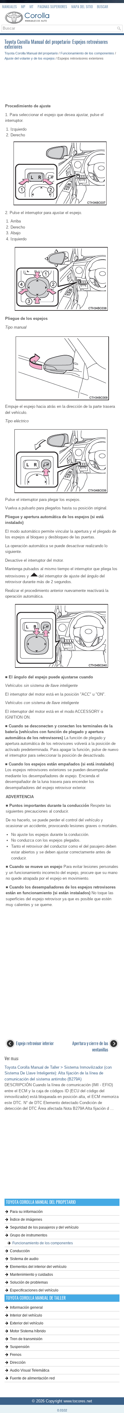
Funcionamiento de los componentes (87, 53)
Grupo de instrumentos (28, 1235)
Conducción (20, 1251)
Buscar (102, 6)
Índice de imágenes (26, 1219)
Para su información (26, 1212)
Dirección (18, 1362)
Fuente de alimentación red (32, 1378)
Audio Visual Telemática (29, 1370)
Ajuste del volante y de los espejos (30, 58)
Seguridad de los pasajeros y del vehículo (44, 1227)
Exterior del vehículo (26, 1323)
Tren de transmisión (26, 1339)
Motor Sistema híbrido (28, 1331)
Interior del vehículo (26, 1315)
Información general (26, 1307)
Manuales (9, 6)
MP (23, 6)
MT (31, 6)
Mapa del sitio (82, 6)
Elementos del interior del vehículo (38, 1267)
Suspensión (19, 1347)
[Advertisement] (62, 79)
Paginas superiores (52, 6)
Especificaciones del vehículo (34, 1290)
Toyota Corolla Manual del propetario (31, 53)
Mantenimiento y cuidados (31, 1274)
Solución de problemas (29, 1282)
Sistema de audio (24, 1259)
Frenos (15, 1355)
